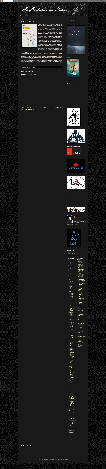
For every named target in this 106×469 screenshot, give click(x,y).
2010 (69, 437)
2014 (69, 275)
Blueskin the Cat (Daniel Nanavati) (71, 408)
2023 (69, 260)
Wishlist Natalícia (71, 284)
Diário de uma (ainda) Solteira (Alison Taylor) (71, 324)
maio (70, 425)
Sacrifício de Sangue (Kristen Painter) (71, 374)
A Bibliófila (80, 261)
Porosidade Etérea (80, 328)
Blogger (65, 459)
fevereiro (71, 430)
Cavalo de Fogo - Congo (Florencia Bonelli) (71, 390)
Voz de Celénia (81, 342)
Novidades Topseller (71, 394)
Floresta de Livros (80, 306)
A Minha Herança (81, 262)
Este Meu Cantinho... (80, 303)
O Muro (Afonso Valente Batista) (71, 288)
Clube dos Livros (81, 283)
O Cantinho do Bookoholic (81, 324)
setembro (71, 418)
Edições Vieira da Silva (81, 299)
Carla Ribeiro (78, 217)
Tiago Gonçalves (81, 336)
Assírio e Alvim (81, 269)
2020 (69, 265)
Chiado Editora (81, 279)
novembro (71, 281)
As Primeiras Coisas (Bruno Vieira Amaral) (71, 301)
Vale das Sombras (71, 255)
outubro (70, 417)
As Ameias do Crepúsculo (80, 267)
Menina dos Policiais (80, 318)
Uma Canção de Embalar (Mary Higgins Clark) (71, 384)
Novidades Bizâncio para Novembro (71, 361)
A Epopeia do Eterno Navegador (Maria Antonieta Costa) (71, 355)
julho (70, 422)
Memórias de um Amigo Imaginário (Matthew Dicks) (71, 412)
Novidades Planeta (71, 364)
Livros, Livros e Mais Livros (81, 313)
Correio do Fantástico (80, 285)
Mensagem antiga (58, 107)
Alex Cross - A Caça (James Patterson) (71, 314)
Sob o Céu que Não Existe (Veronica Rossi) (71, 339)
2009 (69, 439)
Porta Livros (80, 329)
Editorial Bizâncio (79, 294)
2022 (69, 262)
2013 (69, 277)
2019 (69, 267)
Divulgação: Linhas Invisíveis (71, 305)
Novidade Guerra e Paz (71, 349)
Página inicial (43, 107)
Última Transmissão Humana (80, 345)
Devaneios (80, 292)
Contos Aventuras (71, 329)
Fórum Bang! (80, 307)
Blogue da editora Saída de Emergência (81, 274)
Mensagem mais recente (26, 107)
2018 (69, 268)
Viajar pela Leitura (80, 341)
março (70, 428)
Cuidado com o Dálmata (81, 290)
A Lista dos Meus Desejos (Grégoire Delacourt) (71, 344)
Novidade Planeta (71, 297)
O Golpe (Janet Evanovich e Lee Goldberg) (71, 368)
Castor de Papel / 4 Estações (81, 277)
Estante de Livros (81, 301)
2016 (69, 272)
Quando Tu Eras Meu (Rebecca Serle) (71, 398)
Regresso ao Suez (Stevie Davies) (71, 379)
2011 (69, 435)
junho (70, 423)
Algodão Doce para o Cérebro (81, 265)
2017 (69, 270)
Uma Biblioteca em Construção (81, 338)
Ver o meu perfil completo (72, 224)
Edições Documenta (80, 297)
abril (70, 427)
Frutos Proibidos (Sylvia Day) (71, 319)
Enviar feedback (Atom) (30, 109)
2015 (69, 273)
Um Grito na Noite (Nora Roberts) (71, 309)
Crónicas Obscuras (80, 288)
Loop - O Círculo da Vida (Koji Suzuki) (71, 293)
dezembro (71, 278)
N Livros (79, 319)
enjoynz (54, 459)
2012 (69, 434)
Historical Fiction (81, 309)
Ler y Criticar (80, 310)
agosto (70, 420)
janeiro (70, 432)
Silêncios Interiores (71, 253)
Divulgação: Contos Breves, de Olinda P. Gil (71, 403)
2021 (69, 263)
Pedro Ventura (81, 326)
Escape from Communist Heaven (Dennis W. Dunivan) (71, 333)
